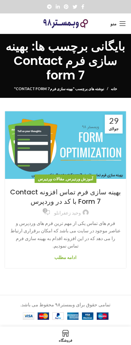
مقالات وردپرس (51, 178)
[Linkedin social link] (58, 6)
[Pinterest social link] (66, 6)
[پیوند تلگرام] (49, 6)
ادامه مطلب (65, 257)
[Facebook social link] (82, 6)
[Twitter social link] (75, 6)
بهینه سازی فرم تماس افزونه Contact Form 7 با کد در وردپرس (65, 196)
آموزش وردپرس (79, 178)
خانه (114, 88)
